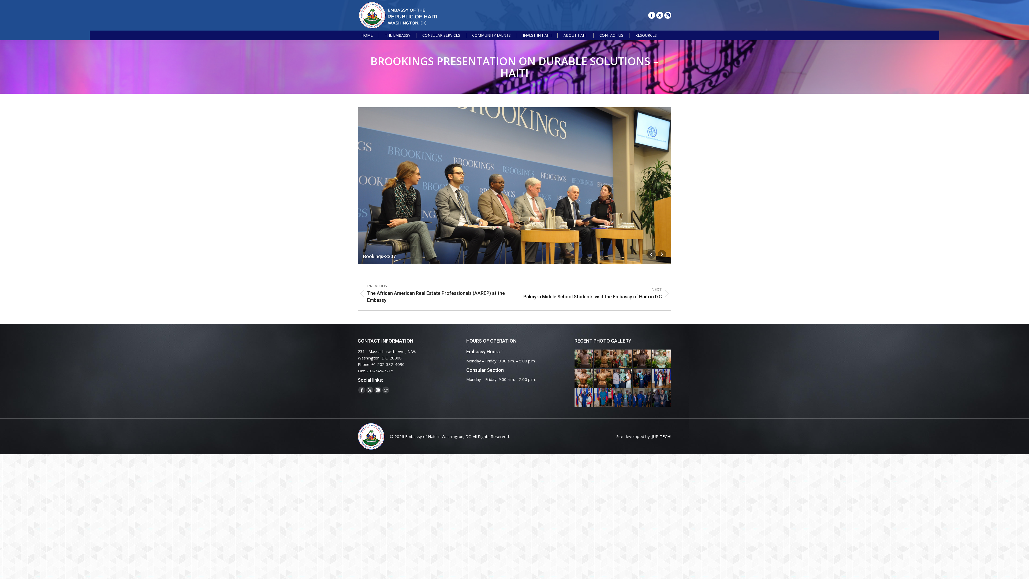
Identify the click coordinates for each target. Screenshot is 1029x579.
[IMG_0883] (584, 378)
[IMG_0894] (623, 359)
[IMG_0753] (661, 397)
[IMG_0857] (623, 378)
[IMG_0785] (584, 397)
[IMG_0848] (642, 378)
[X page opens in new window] (659, 15)
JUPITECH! (661, 436)
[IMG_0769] (642, 397)
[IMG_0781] (603, 397)
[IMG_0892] (642, 359)
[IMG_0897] (603, 359)
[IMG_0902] (584, 359)
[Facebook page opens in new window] (651, 15)
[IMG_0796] (661, 378)
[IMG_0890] (661, 359)
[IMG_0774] (623, 397)
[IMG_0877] (603, 378)
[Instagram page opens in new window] (667, 15)
